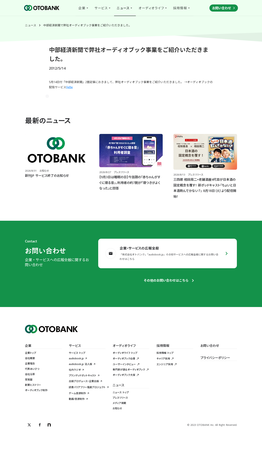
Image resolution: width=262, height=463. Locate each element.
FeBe (69, 87)
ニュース (30, 25)
